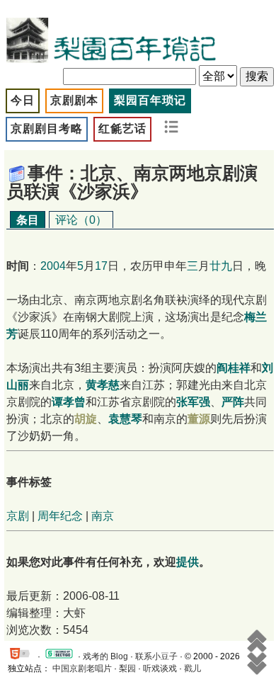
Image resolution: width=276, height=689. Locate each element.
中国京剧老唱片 (82, 668)
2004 (53, 266)
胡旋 (85, 419)
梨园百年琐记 (150, 100)
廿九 (220, 266)
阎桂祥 (234, 368)
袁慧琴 (125, 419)
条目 (27, 220)
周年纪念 (60, 516)
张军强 (193, 402)
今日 (23, 100)
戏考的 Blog (105, 656)
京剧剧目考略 (47, 129)
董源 (199, 419)
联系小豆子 (156, 656)
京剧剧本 (74, 100)
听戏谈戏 (160, 668)
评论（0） (81, 220)
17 (101, 266)
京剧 (17, 516)
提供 (187, 562)
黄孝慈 (103, 385)
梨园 (127, 668)
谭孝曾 (69, 402)
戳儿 (192, 668)
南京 (102, 516)
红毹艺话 (122, 129)
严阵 (233, 402)
